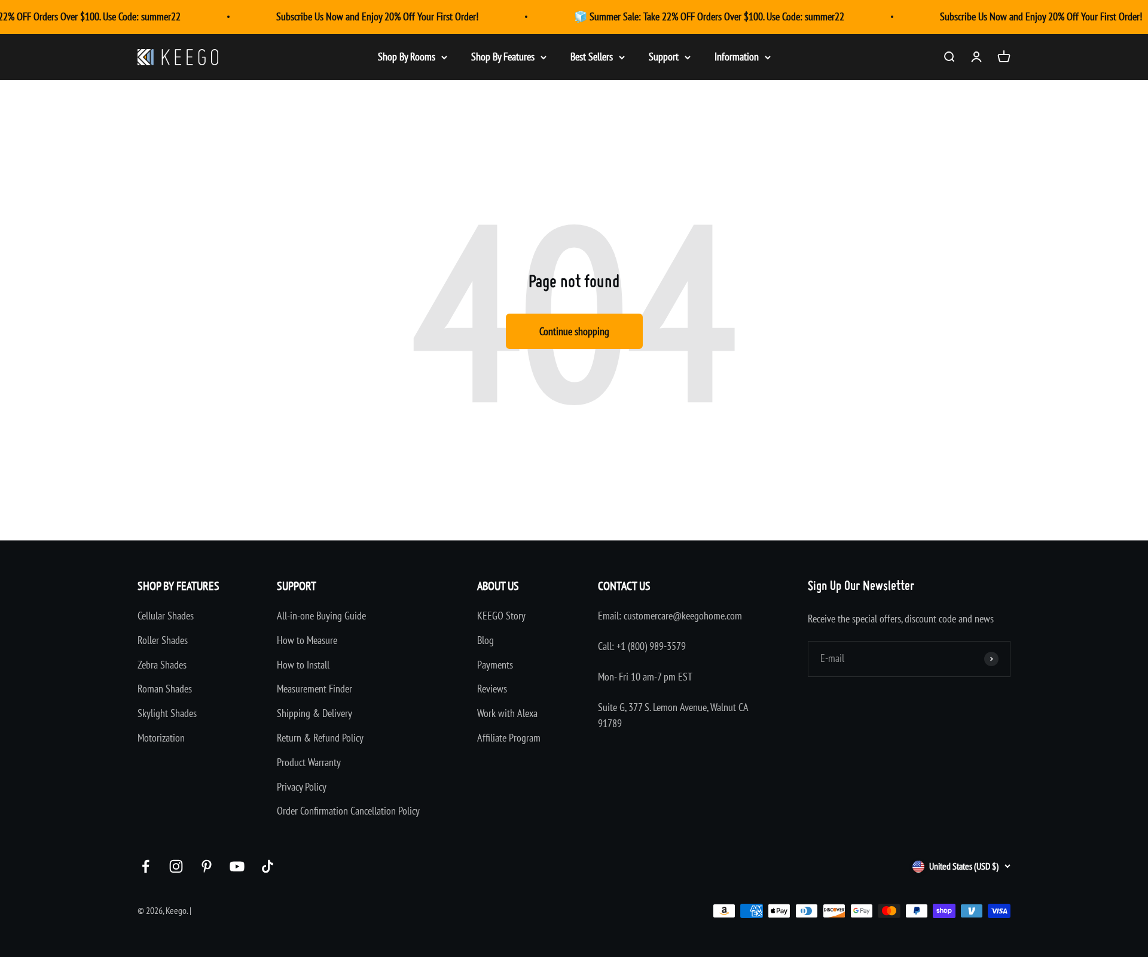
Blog (485, 640)
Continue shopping (574, 331)
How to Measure (307, 640)
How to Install (303, 665)
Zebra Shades (162, 665)
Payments (495, 665)
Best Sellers (591, 56)
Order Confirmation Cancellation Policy (348, 811)
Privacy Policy (301, 787)
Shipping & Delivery (314, 713)
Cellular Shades (166, 615)
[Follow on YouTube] (237, 866)
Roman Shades (165, 688)
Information (737, 56)
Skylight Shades (167, 713)
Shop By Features (503, 56)
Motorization (161, 738)
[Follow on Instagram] (176, 866)
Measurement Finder (314, 688)
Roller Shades (163, 640)
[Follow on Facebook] (146, 866)
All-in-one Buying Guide (321, 615)
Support (664, 56)
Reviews (492, 688)
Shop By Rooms (406, 56)
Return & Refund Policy (320, 738)
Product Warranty (309, 762)
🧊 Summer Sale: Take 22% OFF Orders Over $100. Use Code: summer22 (709, 16)
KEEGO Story (501, 615)
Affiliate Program (509, 738)
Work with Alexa (507, 713)
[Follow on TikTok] (267, 866)
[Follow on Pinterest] (207, 866)
